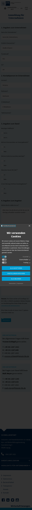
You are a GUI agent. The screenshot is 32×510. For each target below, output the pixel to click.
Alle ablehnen (16, 279)
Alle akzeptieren (16, 268)
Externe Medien (23, 259)
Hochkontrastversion (9, 226)
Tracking (25, 262)
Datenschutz (12, 283)
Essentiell (25, 257)
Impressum (20, 283)
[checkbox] (4, 257)
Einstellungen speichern (16, 273)
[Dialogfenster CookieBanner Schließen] (30, 226)
